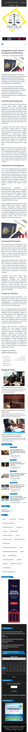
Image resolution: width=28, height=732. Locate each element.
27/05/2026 (14, 468)
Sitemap (22, 726)
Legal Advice (13, 447)
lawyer (22, 551)
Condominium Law (8, 527)
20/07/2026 (14, 457)
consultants (19, 527)
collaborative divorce (8, 523)
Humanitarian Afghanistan (10, 551)
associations (12, 519)
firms (20, 547)
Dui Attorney (6, 543)
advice (4, 519)
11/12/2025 (24, 502)
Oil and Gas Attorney (8, 559)
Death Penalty (14, 531)
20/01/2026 (14, 491)
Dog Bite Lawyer (7, 539)
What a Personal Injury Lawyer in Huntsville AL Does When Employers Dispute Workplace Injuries (18, 498)
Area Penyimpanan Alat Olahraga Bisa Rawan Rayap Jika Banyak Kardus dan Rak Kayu (17, 451)
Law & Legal (13, 459)
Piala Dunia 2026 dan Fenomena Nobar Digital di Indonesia (17, 464)
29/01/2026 (14, 480)
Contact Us (6, 726)
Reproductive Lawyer (16, 563)
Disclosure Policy (14, 726)
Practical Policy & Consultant (17, 695)
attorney (21, 519)
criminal (5, 531)
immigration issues (11, 352)
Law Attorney (12, 350)
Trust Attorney (7, 567)
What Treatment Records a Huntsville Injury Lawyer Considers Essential (17, 486)
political (19, 559)
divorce (18, 535)
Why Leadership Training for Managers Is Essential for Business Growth (18, 475)
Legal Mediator (12, 555)
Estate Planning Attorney (10, 547)
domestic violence (19, 539)
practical (5, 563)
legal (4, 555)
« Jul (13, 677)
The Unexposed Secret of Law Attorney (12, 387)
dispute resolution (8, 535)
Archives (3, 509)
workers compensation (9, 571)
